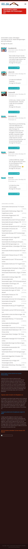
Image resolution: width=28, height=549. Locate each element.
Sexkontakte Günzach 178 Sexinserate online (14, 260)
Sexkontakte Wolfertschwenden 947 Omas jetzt (14, 252)
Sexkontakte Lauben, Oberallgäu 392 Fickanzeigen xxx (17, 51)
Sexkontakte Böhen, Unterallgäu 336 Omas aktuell (14, 247)
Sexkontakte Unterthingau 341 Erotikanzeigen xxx (14, 285)
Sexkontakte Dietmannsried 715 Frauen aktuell (14, 208)
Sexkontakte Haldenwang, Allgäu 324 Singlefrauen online (14, 212)
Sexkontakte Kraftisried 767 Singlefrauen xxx (14, 265)
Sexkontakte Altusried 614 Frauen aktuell (14, 220)
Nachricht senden (13, 67)
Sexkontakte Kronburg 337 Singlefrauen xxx (14, 307)
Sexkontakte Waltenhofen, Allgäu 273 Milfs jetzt (14, 274)
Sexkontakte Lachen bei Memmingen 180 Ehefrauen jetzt (14, 315)
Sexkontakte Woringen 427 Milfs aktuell (14, 291)
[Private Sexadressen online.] (9, 4)
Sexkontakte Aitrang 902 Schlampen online (14, 302)
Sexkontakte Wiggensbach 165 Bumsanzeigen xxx (14, 216)
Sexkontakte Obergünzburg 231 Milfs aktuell (14, 256)
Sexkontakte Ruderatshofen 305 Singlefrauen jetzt (14, 348)
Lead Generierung (12, 547)
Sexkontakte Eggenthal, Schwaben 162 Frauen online (14, 357)
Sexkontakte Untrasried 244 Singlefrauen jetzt (14, 230)
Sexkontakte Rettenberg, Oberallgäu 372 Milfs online (14, 366)
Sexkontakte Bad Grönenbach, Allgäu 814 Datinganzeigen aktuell (14, 269)
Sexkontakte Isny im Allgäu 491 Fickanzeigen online (14, 362)
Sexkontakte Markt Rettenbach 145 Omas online (14, 331)
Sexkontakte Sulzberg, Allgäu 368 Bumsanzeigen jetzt (14, 278)
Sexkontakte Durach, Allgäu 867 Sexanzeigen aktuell (14, 238)
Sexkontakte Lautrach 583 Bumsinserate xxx (14, 311)
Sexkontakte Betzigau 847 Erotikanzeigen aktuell (14, 234)
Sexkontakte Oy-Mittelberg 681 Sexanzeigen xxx (14, 324)
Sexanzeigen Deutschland (15, 545)
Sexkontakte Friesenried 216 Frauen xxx (14, 328)
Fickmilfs (23, 545)
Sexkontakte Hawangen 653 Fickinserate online (14, 340)
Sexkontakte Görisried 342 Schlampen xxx (14, 299)
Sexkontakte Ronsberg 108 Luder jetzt (14, 288)
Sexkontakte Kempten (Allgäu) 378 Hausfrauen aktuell (14, 223)
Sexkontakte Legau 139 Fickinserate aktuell (14, 282)
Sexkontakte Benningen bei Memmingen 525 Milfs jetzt (14, 344)
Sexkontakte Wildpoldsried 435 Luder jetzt (14, 227)
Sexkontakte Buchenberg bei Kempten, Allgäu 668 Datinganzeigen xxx (14, 243)
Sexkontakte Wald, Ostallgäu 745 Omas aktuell (14, 335)
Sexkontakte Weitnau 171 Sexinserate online (14, 320)
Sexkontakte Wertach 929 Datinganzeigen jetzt (14, 353)
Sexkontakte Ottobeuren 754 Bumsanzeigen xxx (14, 296)
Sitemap (18, 547)
